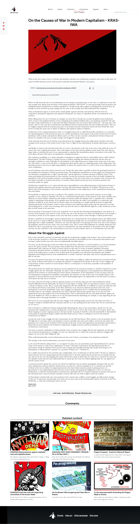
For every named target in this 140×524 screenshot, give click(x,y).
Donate (60, 515)
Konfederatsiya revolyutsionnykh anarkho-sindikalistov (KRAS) (56, 88)
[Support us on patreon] (3, 26)
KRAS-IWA (32, 384)
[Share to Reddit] (93, 88)
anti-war (57, 393)
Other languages (81, 515)
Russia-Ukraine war (83, 393)
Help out (68, 515)
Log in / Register (79, 12)
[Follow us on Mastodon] (3, 23)
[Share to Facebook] (90, 88)
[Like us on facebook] (3, 29)
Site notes (94, 515)
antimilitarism (68, 393)
